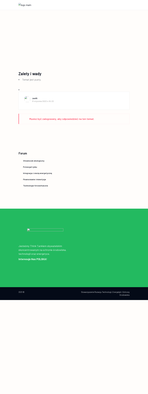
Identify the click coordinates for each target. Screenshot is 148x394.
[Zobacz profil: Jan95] (28, 99)
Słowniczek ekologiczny (33, 160)
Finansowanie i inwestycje (34, 179)
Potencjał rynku (30, 167)
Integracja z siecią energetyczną (37, 173)
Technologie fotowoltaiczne (35, 185)
